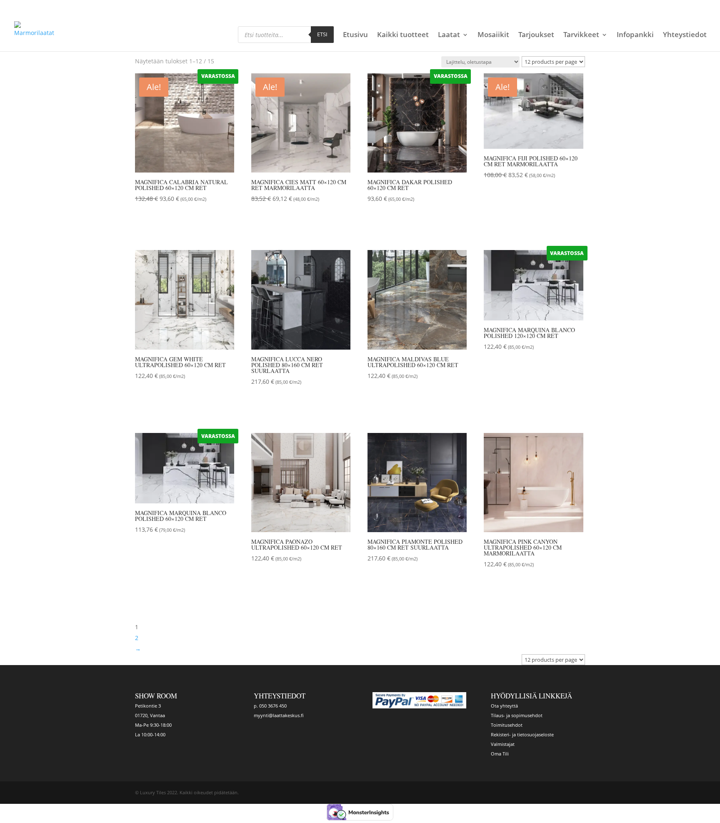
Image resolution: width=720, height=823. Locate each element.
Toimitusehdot (506, 725)
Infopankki (635, 35)
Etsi (322, 34)
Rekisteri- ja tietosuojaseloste (522, 734)
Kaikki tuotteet (403, 35)
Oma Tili (500, 753)
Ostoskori (530, 7)
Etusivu (355, 35)
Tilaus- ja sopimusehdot (516, 715)
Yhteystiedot (685, 35)
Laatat (449, 35)
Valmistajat (503, 744)
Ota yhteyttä (504, 706)
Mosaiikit (493, 35)
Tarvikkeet (581, 35)
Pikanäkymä (167, 222)
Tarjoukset (536, 35)
